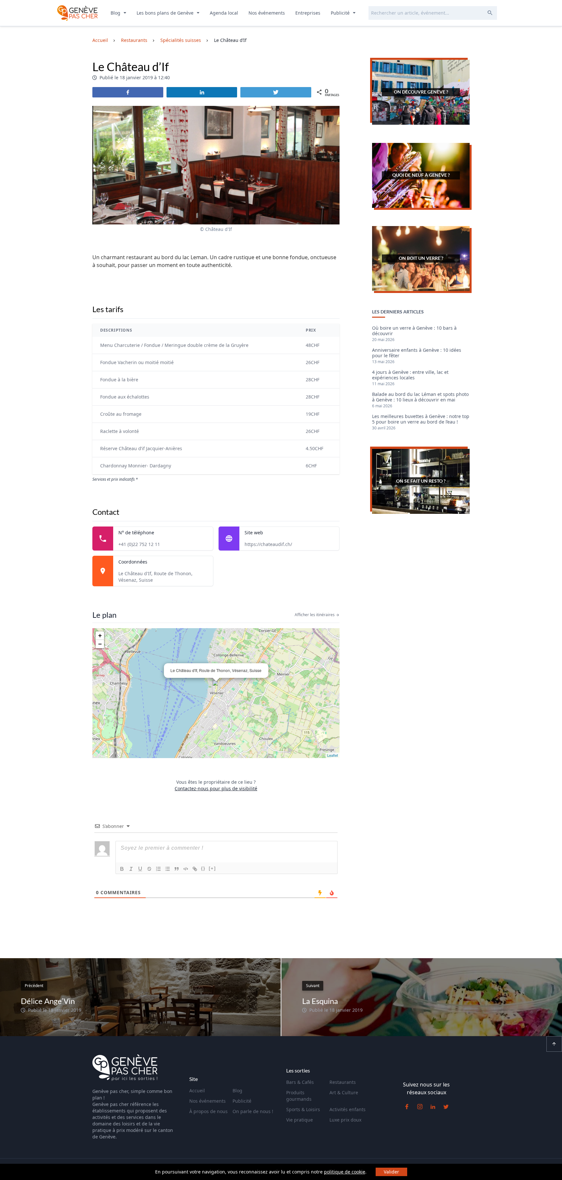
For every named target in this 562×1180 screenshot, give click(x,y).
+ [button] (100, 635)
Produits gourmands (299, 1095)
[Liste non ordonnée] (167, 869)
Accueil (197, 1090)
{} (203, 868)
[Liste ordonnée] (158, 869)
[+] (212, 868)
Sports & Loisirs (303, 1109)
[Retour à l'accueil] (77, 13)
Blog (116, 13)
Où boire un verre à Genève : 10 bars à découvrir (414, 330)
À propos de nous (208, 1111)
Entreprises (307, 13)
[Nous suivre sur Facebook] (407, 1106)
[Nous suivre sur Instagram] (420, 1106)
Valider (391, 1172)
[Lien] (194, 869)
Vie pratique (299, 1120)
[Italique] (131, 869)
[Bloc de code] (185, 869)
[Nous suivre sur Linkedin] (433, 1106)
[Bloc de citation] (176, 869)
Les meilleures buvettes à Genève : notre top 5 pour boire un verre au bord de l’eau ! (420, 419)
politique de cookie (344, 1172)
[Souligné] (140, 869)
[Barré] (149, 869)
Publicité (341, 13)
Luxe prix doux (345, 1120)
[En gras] (122, 869)
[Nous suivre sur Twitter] (446, 1106)
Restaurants (342, 1082)
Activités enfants (347, 1109)
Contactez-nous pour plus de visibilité (216, 788)
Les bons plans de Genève (166, 13)
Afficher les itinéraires (315, 614)
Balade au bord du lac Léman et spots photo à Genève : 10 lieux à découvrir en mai (420, 397)
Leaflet (332, 755)
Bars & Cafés (300, 1082)
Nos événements (266, 13)
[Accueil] (124, 1068)
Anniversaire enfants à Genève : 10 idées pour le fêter (416, 353)
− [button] (100, 644)
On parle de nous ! (253, 1111)
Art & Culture (343, 1092)
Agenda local (224, 13)
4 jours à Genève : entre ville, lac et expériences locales (410, 375)
